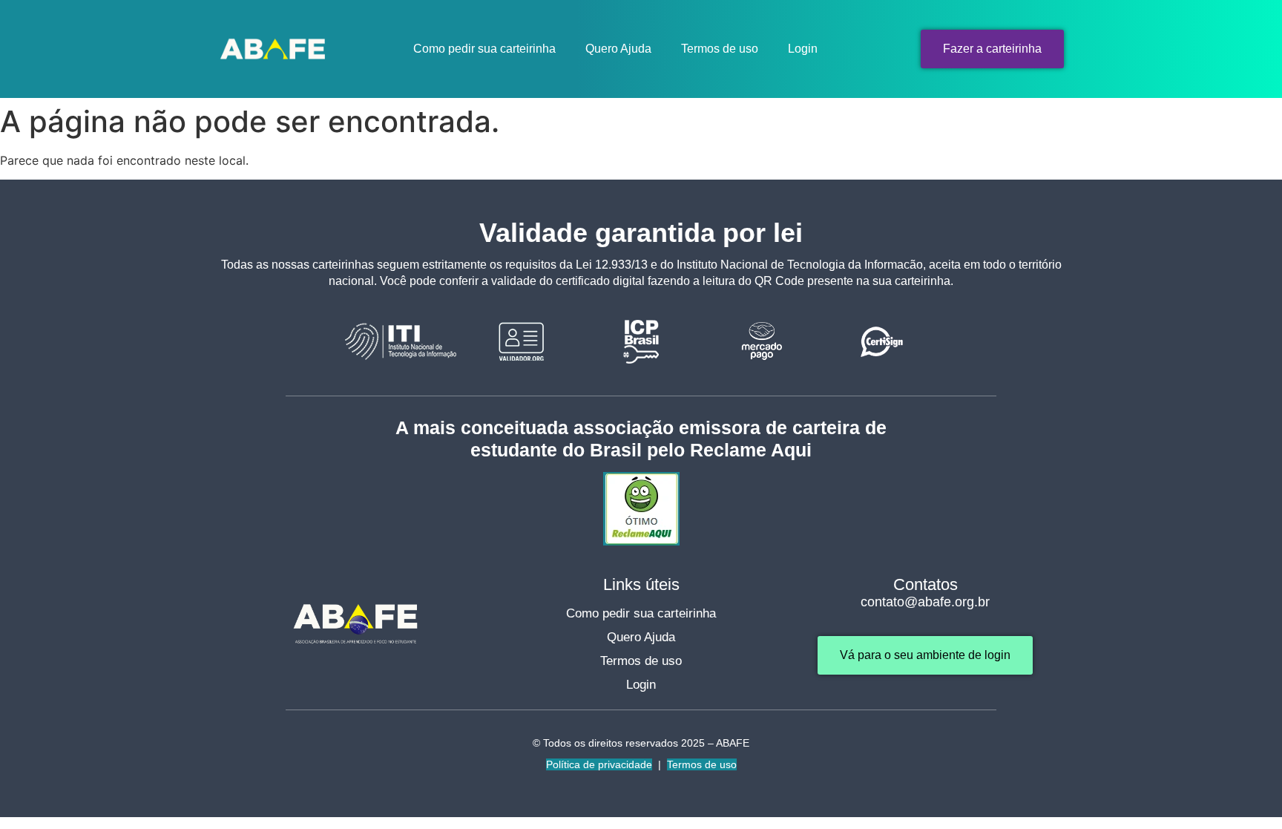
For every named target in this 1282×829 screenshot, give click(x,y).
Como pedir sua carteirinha (484, 48)
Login (803, 48)
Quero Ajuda (618, 48)
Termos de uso (719, 48)
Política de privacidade (599, 764)
